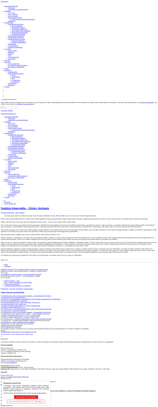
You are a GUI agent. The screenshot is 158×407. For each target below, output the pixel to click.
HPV (13, 78)
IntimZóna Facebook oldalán (25, 104)
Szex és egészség (13, 16)
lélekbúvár (11, 52)
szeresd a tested (12, 50)
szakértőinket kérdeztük (11, 6)
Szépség (10, 54)
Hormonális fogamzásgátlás (20, 32)
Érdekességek (12, 44)
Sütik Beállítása (39, 401)
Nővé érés (7, 60)
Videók (6, 68)
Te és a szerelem (12, 14)
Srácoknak (7, 62)
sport (9, 55)
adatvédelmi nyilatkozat (10, 334)
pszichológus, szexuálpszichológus (18, 9)
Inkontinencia (16, 82)
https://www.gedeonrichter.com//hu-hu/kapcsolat (15, 377)
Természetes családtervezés (19, 29)
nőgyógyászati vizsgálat (15, 18)
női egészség (11, 59)
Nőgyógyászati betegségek (15, 73)
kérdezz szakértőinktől (147, 102)
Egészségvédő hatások (18, 41)
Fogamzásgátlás (12, 72)
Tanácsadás (4, 110)
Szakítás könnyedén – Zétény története (25, 208)
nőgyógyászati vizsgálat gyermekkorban (23, 19)
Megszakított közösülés (18, 27)
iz (4, 200)
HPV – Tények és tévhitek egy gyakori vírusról (18, 282)
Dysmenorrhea (16, 80)
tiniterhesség (11, 21)
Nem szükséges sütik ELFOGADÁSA (26, 397)
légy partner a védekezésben (16, 67)
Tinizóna (6, 87)
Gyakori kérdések (13, 45)
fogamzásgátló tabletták (18, 34)
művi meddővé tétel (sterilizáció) (21, 31)
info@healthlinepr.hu (11, 362)
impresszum (3, 334)
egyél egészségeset (13, 57)
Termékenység (12, 83)
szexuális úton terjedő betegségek (17, 65)
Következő (7, 266)
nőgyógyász (11, 8)
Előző (6, 264)
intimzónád (7, 11)
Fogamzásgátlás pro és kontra (16, 39)
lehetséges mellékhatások (19, 42)
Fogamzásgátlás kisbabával (16, 37)
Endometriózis (16, 77)
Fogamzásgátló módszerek (15, 24)
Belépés (10, 110)
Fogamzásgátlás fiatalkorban (16, 36)
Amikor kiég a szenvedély (11, 284)
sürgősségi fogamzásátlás (15, 47)
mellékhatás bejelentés (29, 334)
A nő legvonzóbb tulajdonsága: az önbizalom (17, 285)
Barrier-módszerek (17, 26)
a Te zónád (7, 49)
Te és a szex (11, 13)
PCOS (13, 75)
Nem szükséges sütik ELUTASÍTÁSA (19, 401)
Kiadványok (8, 70)
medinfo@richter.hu (6, 405)
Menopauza (11, 85)
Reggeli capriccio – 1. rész (12, 281)
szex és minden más (13, 64)
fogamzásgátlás (8, 22)
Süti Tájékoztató (39, 393)
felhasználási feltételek (20, 334)
